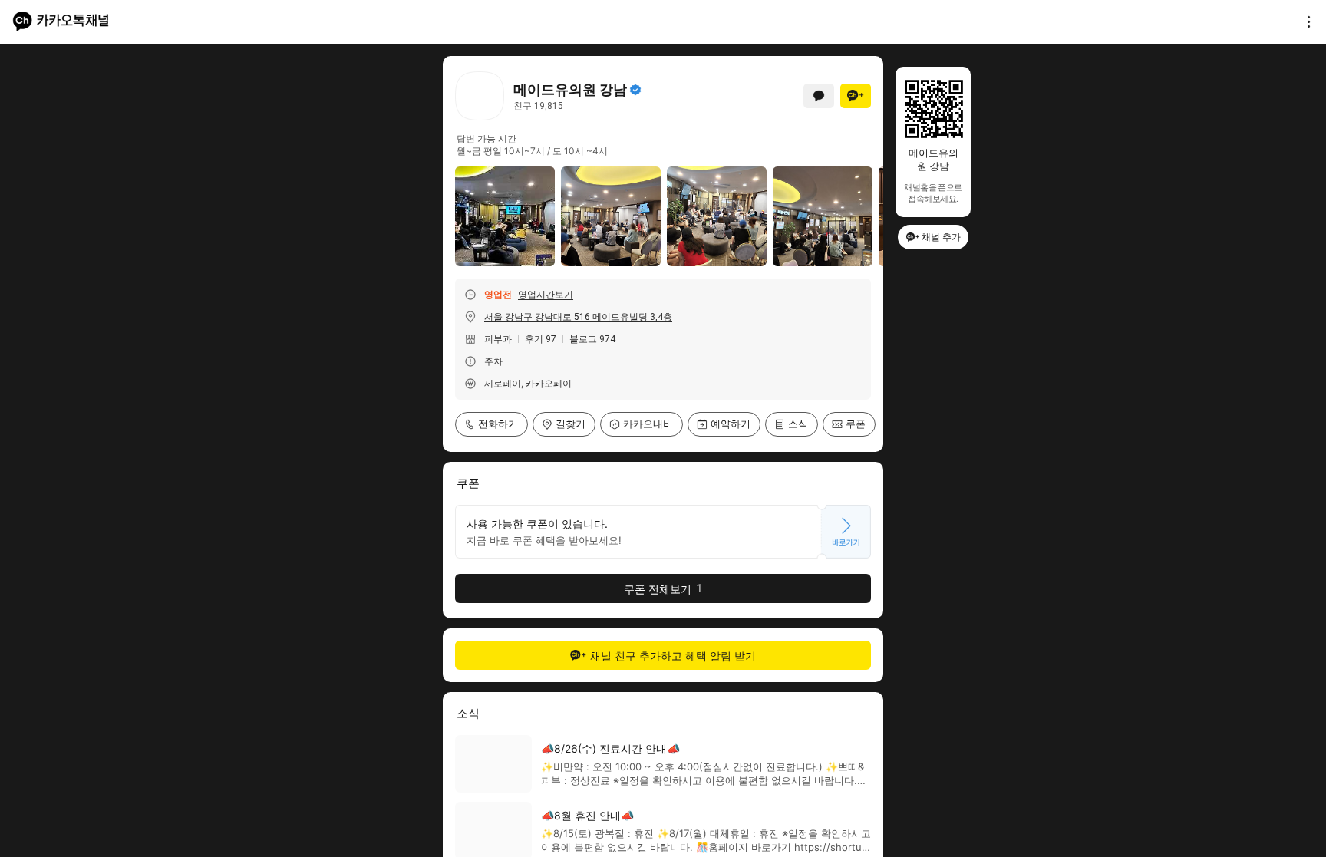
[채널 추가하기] (855, 96)
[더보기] (1304, 21)
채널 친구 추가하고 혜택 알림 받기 (673, 655)
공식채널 (635, 90)
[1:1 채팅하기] (818, 96)
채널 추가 (941, 236)
